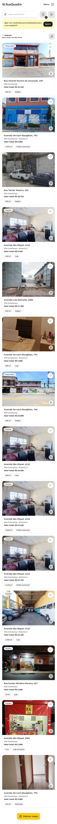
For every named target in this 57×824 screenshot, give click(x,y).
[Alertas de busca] (51, 14)
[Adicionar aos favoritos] (50, 47)
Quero (48, 24)
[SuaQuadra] (23, 4)
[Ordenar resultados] (52, 36)
